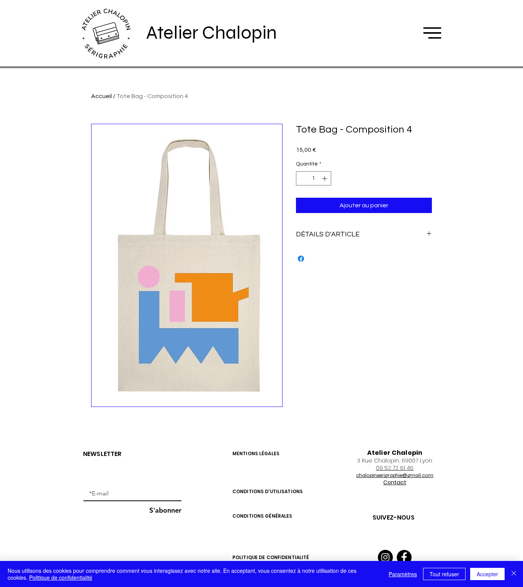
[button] (432, 33)
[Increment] (325, 178)
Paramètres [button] (403, 574)
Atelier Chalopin (211, 32)
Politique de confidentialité (60, 577)
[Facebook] (404, 557)
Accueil (101, 96)
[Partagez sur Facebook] (301, 258)
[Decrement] (302, 178)
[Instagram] (385, 557)
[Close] (513, 574)
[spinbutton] (313, 178)
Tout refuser (444, 574)
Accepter (487, 574)
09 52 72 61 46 (395, 468)
